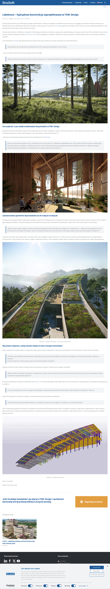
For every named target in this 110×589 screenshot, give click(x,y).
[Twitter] (14, 561)
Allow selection (96, 571)
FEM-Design (17, 18)
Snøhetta (105, 32)
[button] (105, 2)
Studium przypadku (25, 18)
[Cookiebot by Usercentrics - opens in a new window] (10, 586)
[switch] (45, 585)
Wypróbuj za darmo (93, 502)
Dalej (104, 7)
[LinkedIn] (5, 561)
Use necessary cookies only (97, 574)
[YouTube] (18, 561)
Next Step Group (31, 34)
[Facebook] (9, 561)
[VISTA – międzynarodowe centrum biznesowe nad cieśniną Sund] (19, 520)
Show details (82, 586)
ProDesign (15, 41)
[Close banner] (107, 566)
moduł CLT (38, 382)
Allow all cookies (96, 567)
